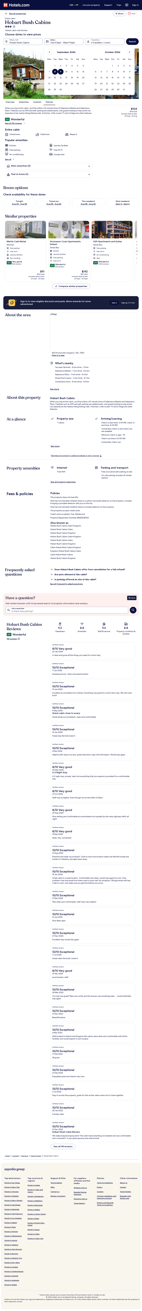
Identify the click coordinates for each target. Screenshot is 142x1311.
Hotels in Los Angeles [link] (13, 1218)
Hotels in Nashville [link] (11, 1209)
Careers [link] (123, 1187)
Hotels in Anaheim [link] (11, 1280)
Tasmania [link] (24, 1156)
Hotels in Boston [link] (11, 1254)
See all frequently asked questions (66, 584)
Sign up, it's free (128, 303)
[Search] (133, 610)
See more (54, 389)
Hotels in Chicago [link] (11, 1192)
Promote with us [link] (80, 1199)
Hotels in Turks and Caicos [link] (35, 1191)
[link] (131, 13)
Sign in (135, 5)
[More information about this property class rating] (13, 26)
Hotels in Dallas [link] (10, 1285)
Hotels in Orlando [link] (11, 1196)
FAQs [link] (53, 1187)
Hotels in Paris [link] (10, 1227)
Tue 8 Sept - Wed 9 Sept (62, 42)
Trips (118, 5)
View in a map (58, 355)
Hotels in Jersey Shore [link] (37, 1214)
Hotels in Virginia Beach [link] (13, 1271)
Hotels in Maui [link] (33, 1218)
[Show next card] (137, 251)
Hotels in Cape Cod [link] (35, 1238)
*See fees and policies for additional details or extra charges (75, 456)
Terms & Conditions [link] (105, 1183)
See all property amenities (63, 482)
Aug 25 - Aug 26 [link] (53, 204)
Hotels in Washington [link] (13, 1236)
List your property (91, 5)
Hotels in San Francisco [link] (13, 1214)
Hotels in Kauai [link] (34, 1230)
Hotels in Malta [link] (34, 1210)
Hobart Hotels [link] (36, 1156)
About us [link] (123, 1183)
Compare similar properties (73, 286)
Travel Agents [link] (79, 1203)
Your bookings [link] (56, 1183)
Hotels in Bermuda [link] (35, 1205)
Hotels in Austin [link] (10, 1240)
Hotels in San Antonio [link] (13, 1249)
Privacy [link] (99, 1187)
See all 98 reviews (13, 123)
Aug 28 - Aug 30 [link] (88, 204)
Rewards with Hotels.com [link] (125, 1197)
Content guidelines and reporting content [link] (106, 1197)
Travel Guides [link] (125, 1192)
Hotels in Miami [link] (10, 1223)
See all (8, 159)
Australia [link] (15, 1156)
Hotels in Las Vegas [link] (12, 1183)
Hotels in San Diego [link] (12, 1205)
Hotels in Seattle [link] (11, 1276)
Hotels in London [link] (11, 1267)
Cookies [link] (100, 1192)
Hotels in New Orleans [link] (13, 1200)
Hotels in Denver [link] (11, 1231)
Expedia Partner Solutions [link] (80, 1193)
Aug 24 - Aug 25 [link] (19, 204)
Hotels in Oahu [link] (34, 1234)
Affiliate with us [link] (80, 1188)
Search (132, 41)
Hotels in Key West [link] (12, 1263)
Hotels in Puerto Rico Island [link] (36, 1224)
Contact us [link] (55, 1192)
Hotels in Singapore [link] (36, 1196)
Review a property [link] (58, 1196)
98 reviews (12, 639)
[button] (55, 66)
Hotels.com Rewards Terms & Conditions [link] (105, 1204)
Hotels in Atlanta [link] (11, 1245)
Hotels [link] (7, 1156)
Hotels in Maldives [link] (35, 1201)
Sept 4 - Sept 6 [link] (123, 204)
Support (108, 5)
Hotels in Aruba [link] (34, 1185)
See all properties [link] (17, 13)
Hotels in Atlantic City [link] (13, 1258)
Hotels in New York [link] (12, 1187)
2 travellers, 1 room (100, 42)
